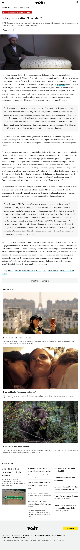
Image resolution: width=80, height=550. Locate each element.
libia (44, 270)
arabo (10, 270)
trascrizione (53, 270)
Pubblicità (16, 535)
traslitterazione (67, 270)
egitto (38, 270)
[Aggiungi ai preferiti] (14, 30)
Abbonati (70, 528)
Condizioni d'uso (58, 535)
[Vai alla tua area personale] (77, 2)
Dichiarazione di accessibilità (13, 538)
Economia (6, 8)
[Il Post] (40, 2)
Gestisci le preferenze (40, 535)
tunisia (4, 273)
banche (18, 270)
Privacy (26, 535)
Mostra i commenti (40, 280)
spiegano (61, 84)
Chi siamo (5, 535)
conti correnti (28, 270)
